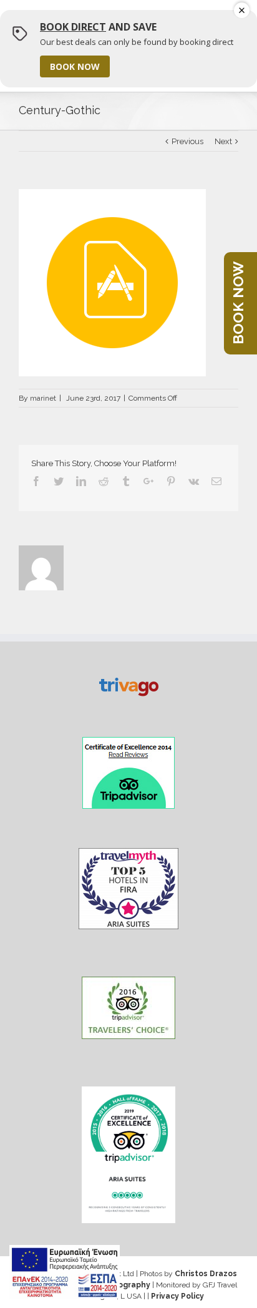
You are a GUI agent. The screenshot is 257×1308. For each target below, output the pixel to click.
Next (223, 141)
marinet (43, 398)
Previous (187, 141)
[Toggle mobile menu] (227, 23)
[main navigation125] (64, 1272)
